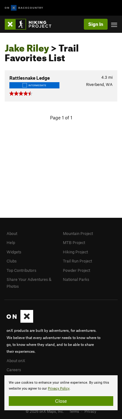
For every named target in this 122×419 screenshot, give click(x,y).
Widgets (14, 251)
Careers (14, 369)
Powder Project (76, 270)
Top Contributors (21, 270)
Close (61, 401)
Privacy (90, 411)
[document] (61, 393)
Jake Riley (27, 46)
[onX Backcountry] (24, 8)
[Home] (31, 24)
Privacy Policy (58, 389)
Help (11, 242)
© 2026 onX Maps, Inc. (45, 411)
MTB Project (74, 242)
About (12, 233)
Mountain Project (78, 233)
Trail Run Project (77, 260)
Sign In (95, 24)
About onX (16, 360)
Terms (74, 411)
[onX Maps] (20, 321)
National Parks (76, 279)
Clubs (12, 260)
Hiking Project (75, 251)
